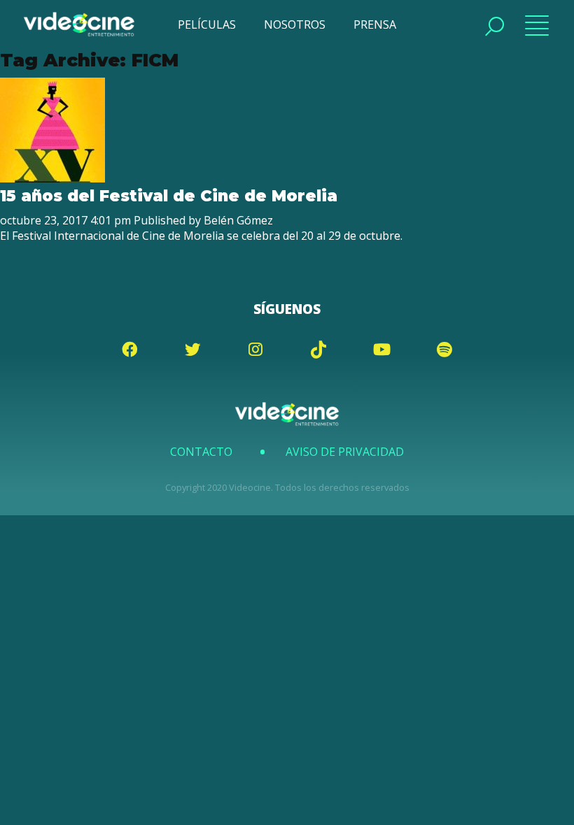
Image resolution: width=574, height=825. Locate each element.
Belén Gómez (238, 220)
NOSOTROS (295, 24)
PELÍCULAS (207, 24)
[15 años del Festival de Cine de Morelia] (52, 178)
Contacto (201, 451)
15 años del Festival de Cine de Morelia (168, 196)
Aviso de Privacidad (345, 451)
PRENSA (375, 24)
